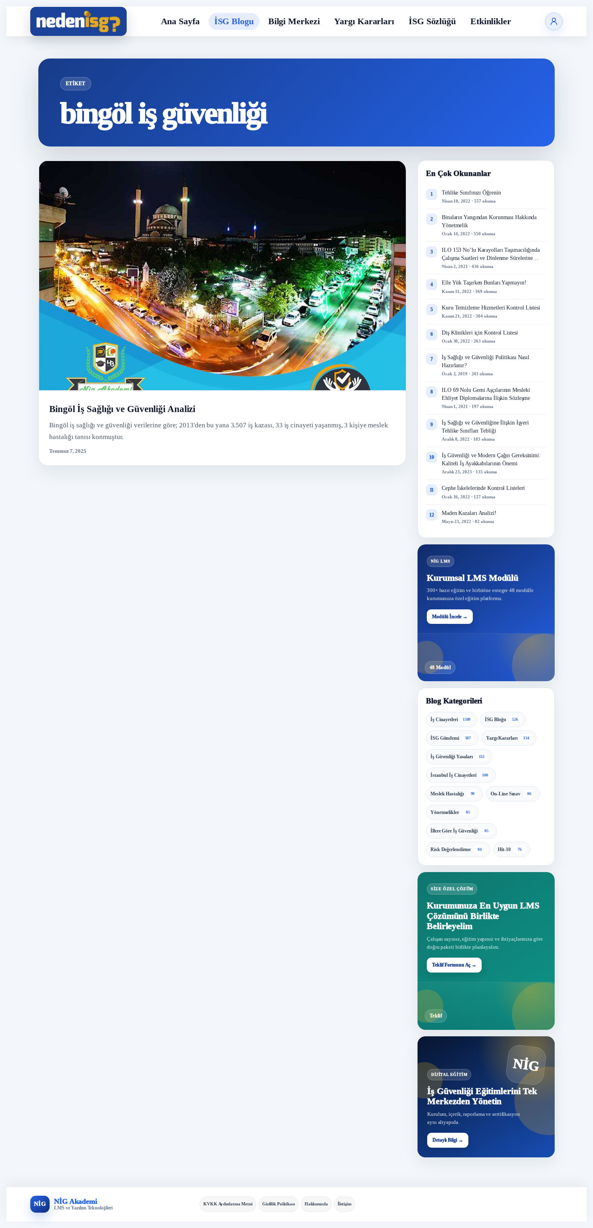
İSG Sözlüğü (432, 21)
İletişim (344, 1203)
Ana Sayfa (180, 21)
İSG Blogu (234, 21)
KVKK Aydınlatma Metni (228, 1203)
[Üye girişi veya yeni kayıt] (554, 21)
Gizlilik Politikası (278, 1203)
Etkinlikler (490, 21)
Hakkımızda (316, 1203)
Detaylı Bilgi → (447, 1140)
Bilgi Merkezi (294, 21)
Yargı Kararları (364, 21)
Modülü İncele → (450, 616)
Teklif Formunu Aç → (454, 965)
